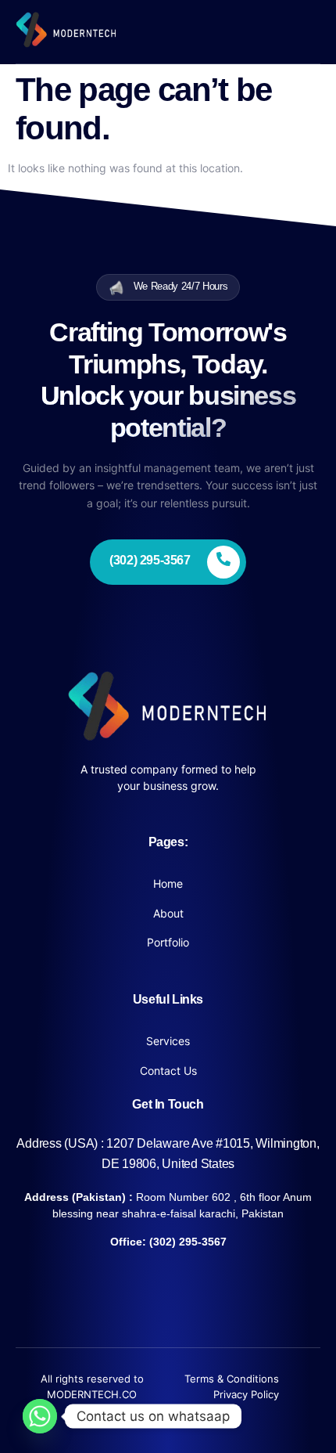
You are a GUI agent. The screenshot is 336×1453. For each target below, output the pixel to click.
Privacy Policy (246, 1394)
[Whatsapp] (40, 1416)
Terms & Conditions (231, 1378)
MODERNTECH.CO (92, 1394)
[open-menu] (311, 32)
